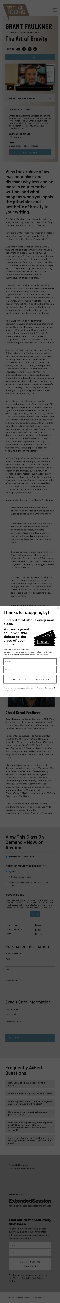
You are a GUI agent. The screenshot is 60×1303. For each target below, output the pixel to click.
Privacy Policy (9, 690)
